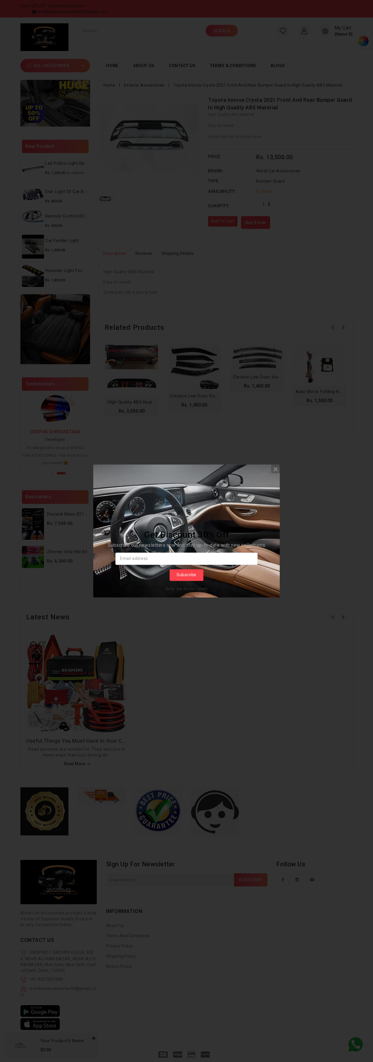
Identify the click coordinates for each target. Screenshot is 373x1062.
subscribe (186, 574)
